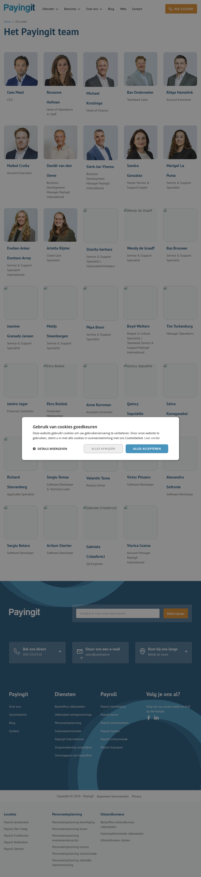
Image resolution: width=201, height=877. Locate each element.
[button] (50, 449)
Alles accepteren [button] (147, 448)
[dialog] (100, 438)
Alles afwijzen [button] (103, 448)
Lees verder (152, 438)
